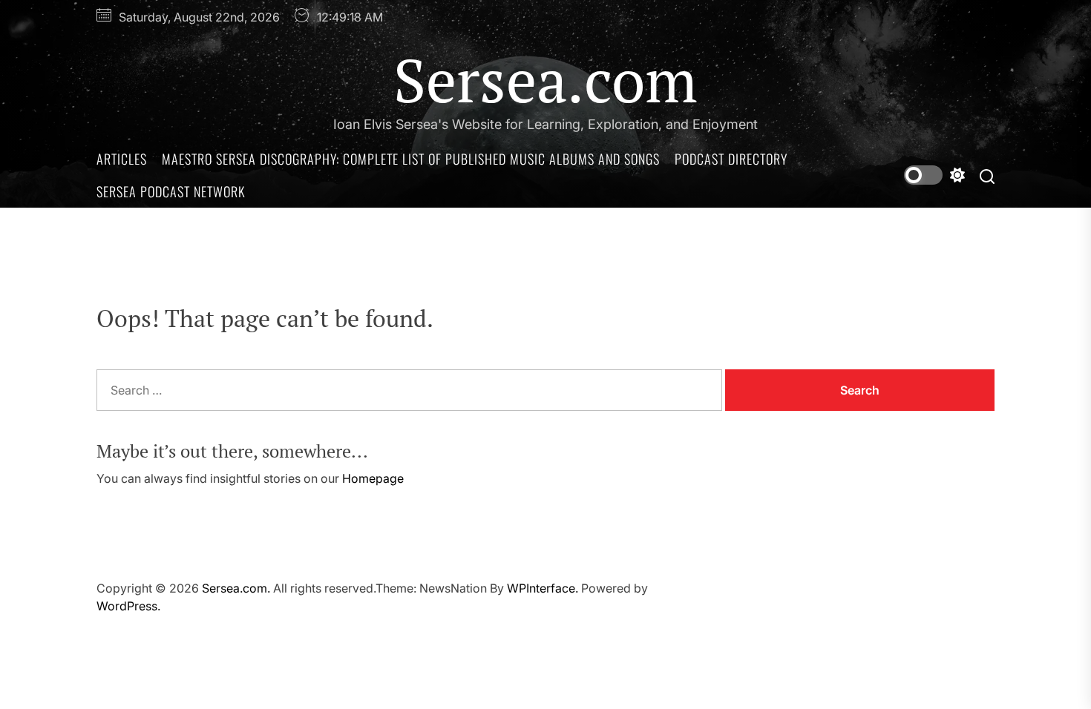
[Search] (987, 175)
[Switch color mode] (934, 175)
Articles (121, 158)
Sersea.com (545, 79)
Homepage (373, 478)
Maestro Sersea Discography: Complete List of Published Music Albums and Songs (411, 158)
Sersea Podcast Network (171, 191)
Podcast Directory (731, 158)
